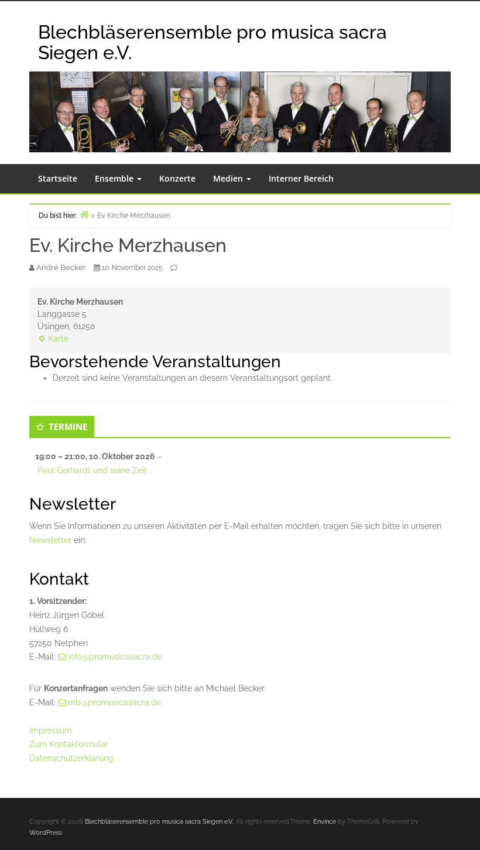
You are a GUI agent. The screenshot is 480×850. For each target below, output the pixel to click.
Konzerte (177, 178)
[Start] (84, 214)
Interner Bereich (301, 178)
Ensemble (115, 178)
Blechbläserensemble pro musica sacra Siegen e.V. (212, 42)
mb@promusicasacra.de (114, 702)
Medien (229, 178)
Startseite (57, 178)
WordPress (45, 833)
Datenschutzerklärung (71, 758)
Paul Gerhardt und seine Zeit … (95, 470)
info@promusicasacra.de (115, 656)
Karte (52, 339)
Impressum (50, 730)
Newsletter (50, 540)
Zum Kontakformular (68, 744)
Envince (324, 821)
